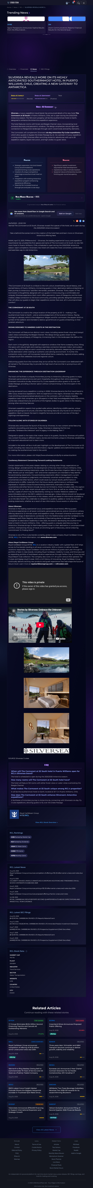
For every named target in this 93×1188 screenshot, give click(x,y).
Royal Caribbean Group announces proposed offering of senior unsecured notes (39, 894)
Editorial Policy (17, 1150)
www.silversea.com (49, 537)
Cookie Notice (37, 1147)
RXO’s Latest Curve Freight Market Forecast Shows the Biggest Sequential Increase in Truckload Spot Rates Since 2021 (25, 1090)
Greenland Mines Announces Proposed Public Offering (65, 1025)
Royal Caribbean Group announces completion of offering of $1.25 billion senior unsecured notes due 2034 (24, 1047)
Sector (13, 973)
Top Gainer (38, 1020)
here (57, 233)
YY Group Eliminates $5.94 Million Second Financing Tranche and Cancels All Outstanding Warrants (26, 1026)
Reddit (76, 1150)
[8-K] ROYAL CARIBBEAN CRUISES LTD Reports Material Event (32, 918)
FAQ (16, 1153)
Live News (56, 1162)
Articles (56, 1144)
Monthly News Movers (56, 1153)
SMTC (9, 24)
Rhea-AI (17, 1156)
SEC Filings (45, 69)
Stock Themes (56, 1159)
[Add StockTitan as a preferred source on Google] (83, 221)
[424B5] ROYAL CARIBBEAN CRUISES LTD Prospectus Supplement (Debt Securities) (40, 929)
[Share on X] (73, 221)
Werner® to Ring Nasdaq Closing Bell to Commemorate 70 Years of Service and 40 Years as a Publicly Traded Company (26, 1071)
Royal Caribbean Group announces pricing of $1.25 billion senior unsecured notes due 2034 (42, 888)
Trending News (17, 12)
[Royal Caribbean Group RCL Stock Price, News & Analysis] (14, 814)
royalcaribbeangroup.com (42, 564)
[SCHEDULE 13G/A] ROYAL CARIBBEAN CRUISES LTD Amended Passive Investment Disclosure (44, 924)
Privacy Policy (37, 1150)
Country (13, 984)
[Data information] (26, 951)
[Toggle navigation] (83, 2)
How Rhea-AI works (47, 204)
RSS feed (76, 1144)
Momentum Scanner (56, 1156)
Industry (14, 967)
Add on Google (65, 213)
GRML (50, 24)
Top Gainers (56, 1147)
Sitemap (17, 1159)
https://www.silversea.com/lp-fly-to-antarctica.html (56, 455)
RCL (15, 537)
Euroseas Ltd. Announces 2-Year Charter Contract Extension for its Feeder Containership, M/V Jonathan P (65, 1071)
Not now (78, 213)
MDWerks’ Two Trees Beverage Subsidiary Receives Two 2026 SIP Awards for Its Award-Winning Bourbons (66, 1090)
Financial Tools (56, 1165)
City (11, 990)
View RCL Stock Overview (46, 822)
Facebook (76, 1147)
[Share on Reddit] (76, 221)
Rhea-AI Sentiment (42, 96)
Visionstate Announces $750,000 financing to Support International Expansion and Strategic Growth (26, 1110)
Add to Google (76, 1153)
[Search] (78, 2)
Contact (17, 1147)
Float (12, 961)
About (17, 1144)
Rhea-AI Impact (17, 96)
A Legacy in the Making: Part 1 (52, 430)
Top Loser (80, 1020)
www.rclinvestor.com (16, 494)
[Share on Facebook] (79, 221)
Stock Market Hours (56, 1168)
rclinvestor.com (61, 564)
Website (13, 978)
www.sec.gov (49, 494)
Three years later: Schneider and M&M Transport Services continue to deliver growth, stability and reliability (64, 1047)
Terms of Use (36, 1144)
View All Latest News (45, 1130)
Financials (24, 69)
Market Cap (15, 955)
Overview (12, 69)
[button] (67, 2)
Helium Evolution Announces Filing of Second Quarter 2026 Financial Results (65, 1109)
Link (11, 981)
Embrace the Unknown (26, 430)
